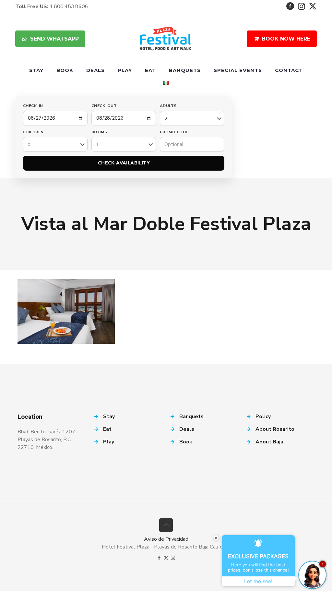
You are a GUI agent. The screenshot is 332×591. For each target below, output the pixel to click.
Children (33, 132)
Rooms (99, 132)
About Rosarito (274, 429)
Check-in (33, 105)
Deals (186, 429)
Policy (263, 416)
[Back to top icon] (166, 525)
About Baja (269, 441)
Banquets (191, 416)
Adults (168, 105)
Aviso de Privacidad (166, 539)
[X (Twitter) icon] (166, 558)
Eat (107, 429)
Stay (109, 416)
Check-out (104, 105)
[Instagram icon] (173, 558)
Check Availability (124, 163)
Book (185, 441)
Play (108, 441)
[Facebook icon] (159, 558)
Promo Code (174, 132)
